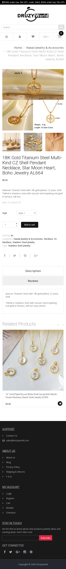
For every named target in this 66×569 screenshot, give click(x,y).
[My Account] (20, 37)
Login (9, 493)
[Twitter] (14, 255)
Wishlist (10, 507)
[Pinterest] (31, 552)
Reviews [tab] (33, 281)
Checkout (11, 512)
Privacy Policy (13, 467)
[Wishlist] (33, 37)
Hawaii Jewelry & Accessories (45, 47)
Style (4, 213)
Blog (8, 462)
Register (10, 498)
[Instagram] (24, 552)
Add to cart (29, 225)
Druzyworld (42, 564)
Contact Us (11, 435)
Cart (8, 503)
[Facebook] (4, 255)
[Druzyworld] (33, 11)
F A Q (9, 476)
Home (18, 47)
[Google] (36, 255)
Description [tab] (33, 271)
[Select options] (60, 403)
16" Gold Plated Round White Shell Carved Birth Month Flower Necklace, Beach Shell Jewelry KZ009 (31, 396)
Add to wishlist (11, 202)
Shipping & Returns (15, 471)
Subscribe (45, 538)
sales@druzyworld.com (17, 440)
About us (10, 457)
